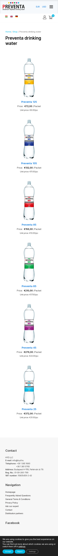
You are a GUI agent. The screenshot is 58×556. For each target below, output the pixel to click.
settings (21, 546)
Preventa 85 (29, 224)
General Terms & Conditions (17, 499)
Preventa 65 (29, 286)
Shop (15, 32)
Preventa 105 (29, 163)
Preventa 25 (29, 409)
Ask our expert (12, 506)
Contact (8, 510)
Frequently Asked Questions (18, 495)
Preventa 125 (29, 101)
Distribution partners (14, 513)
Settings (32, 551)
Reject (20, 551)
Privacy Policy (11, 503)
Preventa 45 (29, 347)
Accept (8, 551)
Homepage (10, 492)
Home (8, 32)
